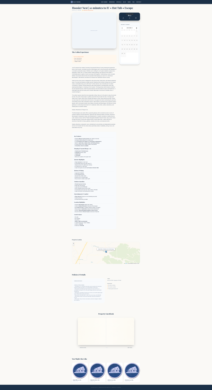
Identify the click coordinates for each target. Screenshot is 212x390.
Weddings (112, 2)
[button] (106, 252)
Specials (118, 2)
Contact (138, 2)
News (129, 2)
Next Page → (130, 347)
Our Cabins (104, 2)
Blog (124, 2)
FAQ (133, 2)
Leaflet (126, 263)
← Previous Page (82, 347)
